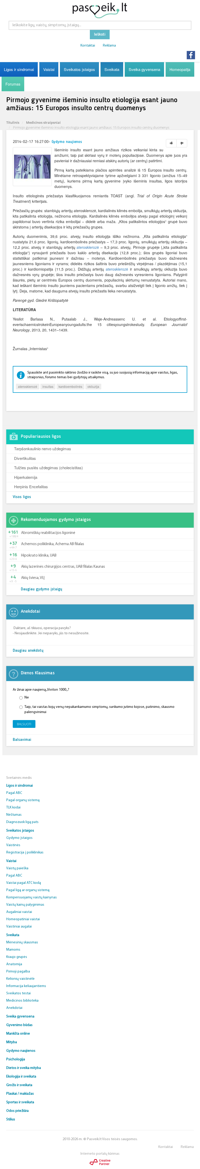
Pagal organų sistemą (23, 800)
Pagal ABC (14, 793)
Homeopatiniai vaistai (23, 919)
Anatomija (14, 964)
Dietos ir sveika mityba (23, 1068)
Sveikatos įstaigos (79, 69)
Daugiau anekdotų (28, 651)
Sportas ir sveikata (20, 1102)
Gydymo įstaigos (19, 838)
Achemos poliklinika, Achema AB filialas (52, 544)
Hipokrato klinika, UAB (39, 556)
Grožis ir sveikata (19, 1085)
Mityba (11, 1042)
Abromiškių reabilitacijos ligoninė (48, 533)
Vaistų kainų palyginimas (25, 905)
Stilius (10, 1119)
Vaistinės (13, 845)
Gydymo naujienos (67, 142)
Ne (26, 698)
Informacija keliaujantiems (26, 986)
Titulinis (12, 122)
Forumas (12, 84)
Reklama (109, 46)
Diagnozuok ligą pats (22, 822)
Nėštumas (14, 815)
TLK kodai (13, 807)
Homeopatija (180, 69)
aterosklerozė (88, 247)
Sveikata (111, 69)
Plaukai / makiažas (20, 1094)
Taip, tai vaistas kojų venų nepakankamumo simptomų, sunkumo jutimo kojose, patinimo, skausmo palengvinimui (99, 709)
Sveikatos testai (18, 993)
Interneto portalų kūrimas (100, 1154)
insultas (47, 386)
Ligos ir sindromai (19, 69)
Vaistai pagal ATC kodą (23, 883)
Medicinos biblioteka (22, 1001)
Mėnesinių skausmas (22, 942)
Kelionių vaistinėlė (20, 979)
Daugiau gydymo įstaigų (41, 589)
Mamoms (13, 950)
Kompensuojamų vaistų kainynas (31, 897)
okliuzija (93, 386)
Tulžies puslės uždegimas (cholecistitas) (48, 467)
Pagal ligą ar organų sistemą (27, 890)
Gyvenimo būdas (19, 1025)
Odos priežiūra (17, 1111)
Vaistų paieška (17, 868)
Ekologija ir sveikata (21, 1077)
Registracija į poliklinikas (24, 852)
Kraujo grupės (16, 957)
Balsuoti (24, 724)
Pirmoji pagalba (18, 972)
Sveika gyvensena (144, 69)
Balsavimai (22, 740)
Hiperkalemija (25, 477)
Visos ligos (22, 497)
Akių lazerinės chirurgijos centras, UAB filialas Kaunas (63, 567)
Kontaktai (87, 46)
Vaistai (48, 69)
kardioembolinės (70, 386)
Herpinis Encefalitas (31, 486)
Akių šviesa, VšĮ (33, 578)
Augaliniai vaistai (19, 912)
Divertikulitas (25, 458)
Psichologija (15, 1059)
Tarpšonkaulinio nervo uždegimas (42, 448)
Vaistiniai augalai (19, 927)
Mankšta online (18, 1034)
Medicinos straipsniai (43, 122)
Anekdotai (14, 1008)
